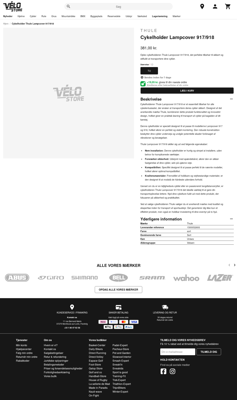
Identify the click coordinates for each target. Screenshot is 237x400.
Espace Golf (96, 360)
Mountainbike (68, 16)
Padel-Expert (120, 345)
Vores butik (50, 376)
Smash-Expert (121, 360)
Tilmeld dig (209, 352)
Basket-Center (97, 345)
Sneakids (118, 368)
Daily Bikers (96, 349)
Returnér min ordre (26, 357)
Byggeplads (96, 16)
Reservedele (114, 16)
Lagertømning (160, 16)
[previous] (229, 265)
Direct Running (97, 353)
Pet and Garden (122, 353)
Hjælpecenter (23, 349)
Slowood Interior (122, 357)
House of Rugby (98, 380)
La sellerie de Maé (99, 384)
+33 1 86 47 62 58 (72, 327)
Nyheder (7, 16)
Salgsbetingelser (53, 353)
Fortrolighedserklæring (57, 372)
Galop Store (96, 368)
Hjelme (21, 16)
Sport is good (120, 372)
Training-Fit (119, 376)
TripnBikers (119, 388)
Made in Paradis (98, 388)
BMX (82, 16)
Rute (43, 16)
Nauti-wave (95, 391)
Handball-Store (97, 376)
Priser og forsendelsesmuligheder (63, 368)
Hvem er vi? (51, 345)
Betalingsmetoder (54, 364)
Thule (149, 30)
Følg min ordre (24, 353)
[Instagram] (172, 372)
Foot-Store (95, 364)
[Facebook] (163, 372)
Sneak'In (118, 364)
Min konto (21, 345)
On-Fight (94, 395)
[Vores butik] (202, 6)
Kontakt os (72, 317)
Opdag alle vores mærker (118, 289)
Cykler (33, 16)
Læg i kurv (187, 90)
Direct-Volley (96, 357)
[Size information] (152, 64)
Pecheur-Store (121, 349)
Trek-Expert (119, 380)
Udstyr (129, 16)
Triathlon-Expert (122, 384)
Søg (118, 6)
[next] (234, 265)
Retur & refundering (55, 357)
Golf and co (95, 372)
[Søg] (68, 6)
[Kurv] (228, 6)
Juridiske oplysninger (56, 360)
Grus (53, 16)
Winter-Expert (120, 391)
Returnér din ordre (165, 319)
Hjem (6, 23)
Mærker (177, 16)
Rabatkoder (22, 360)
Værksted (142, 16)
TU (149, 70)
